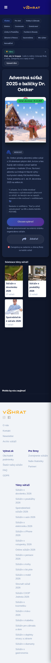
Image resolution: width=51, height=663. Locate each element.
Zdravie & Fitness (11, 38)
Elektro (7, 26)
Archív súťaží (9, 441)
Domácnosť (33, 26)
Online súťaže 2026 (25, 549)
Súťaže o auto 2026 (25, 517)
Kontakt (6, 430)
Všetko (7, 21)
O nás (6, 425)
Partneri (32, 466)
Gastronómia (28, 38)
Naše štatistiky (36, 461)
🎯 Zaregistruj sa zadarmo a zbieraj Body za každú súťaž (25, 248)
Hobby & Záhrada (32, 21)
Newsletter (8, 436)
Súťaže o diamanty (25, 644)
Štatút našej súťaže (12, 465)
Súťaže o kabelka (24, 620)
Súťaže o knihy (23, 564)
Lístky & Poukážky (11, 32)
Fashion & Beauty (31, 32)
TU (10, 201)
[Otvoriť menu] (5, 7)
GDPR (6, 475)
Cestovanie (19, 26)
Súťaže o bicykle (24, 569)
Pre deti (18, 21)
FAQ (5, 470)
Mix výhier (42, 38)
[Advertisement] (25, 358)
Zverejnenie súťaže (38, 455)
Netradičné (8, 43)
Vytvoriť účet (12, 63)
